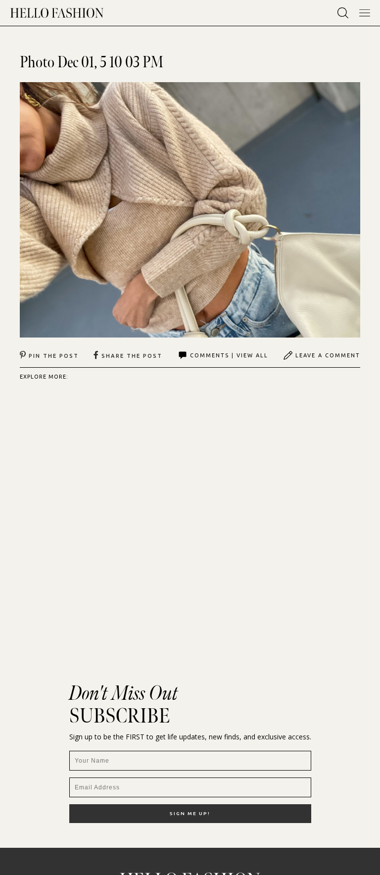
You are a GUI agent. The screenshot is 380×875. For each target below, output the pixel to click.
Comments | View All (229, 355)
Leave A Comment (327, 355)
